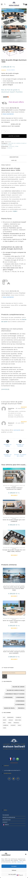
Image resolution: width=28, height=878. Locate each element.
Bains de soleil (9, 708)
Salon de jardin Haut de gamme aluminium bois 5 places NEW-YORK (14, 588)
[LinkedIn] (13, 778)
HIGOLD (11, 146)
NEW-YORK (18, 720)
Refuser (14, 870)
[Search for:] (4, 4)
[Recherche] (4, 676)
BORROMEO (10, 717)
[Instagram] (9, 778)
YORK (16, 146)
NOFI (4, 722)
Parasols (21, 708)
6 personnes (20, 697)
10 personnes (19, 704)
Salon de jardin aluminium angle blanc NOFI (14, 621)
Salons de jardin (18, 686)
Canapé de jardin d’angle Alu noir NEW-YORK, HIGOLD (14, 550)
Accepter (14, 866)
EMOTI (4, 720)
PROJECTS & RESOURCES (9, 817)
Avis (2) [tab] (14, 160)
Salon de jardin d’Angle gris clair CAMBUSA (14, 520)
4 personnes (8, 697)
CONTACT (5, 822)
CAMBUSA (18, 717)
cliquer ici (20, 861)
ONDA (9, 722)
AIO (4, 717)
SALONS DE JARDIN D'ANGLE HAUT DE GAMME (14, 486)
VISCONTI (13, 725)
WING (19, 725)
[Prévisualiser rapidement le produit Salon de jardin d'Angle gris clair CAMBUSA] (26, 501)
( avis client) (11, 69)
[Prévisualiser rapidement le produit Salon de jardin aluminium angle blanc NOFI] (26, 602)
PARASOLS (16, 722)
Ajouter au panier (14, 136)
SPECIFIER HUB (6, 819)
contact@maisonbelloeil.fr (12, 770)
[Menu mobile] (2, 4)
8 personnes (20, 701)
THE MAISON (6, 815)
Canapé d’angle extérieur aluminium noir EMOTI (14, 488)
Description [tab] (14, 157)
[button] (26, 854)
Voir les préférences (14, 874)
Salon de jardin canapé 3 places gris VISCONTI (14, 652)
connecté (17, 430)
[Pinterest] (18, 778)
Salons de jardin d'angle (15, 690)
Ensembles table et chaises (15, 693)
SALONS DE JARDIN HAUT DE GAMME (14, 585)
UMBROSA (5, 725)
